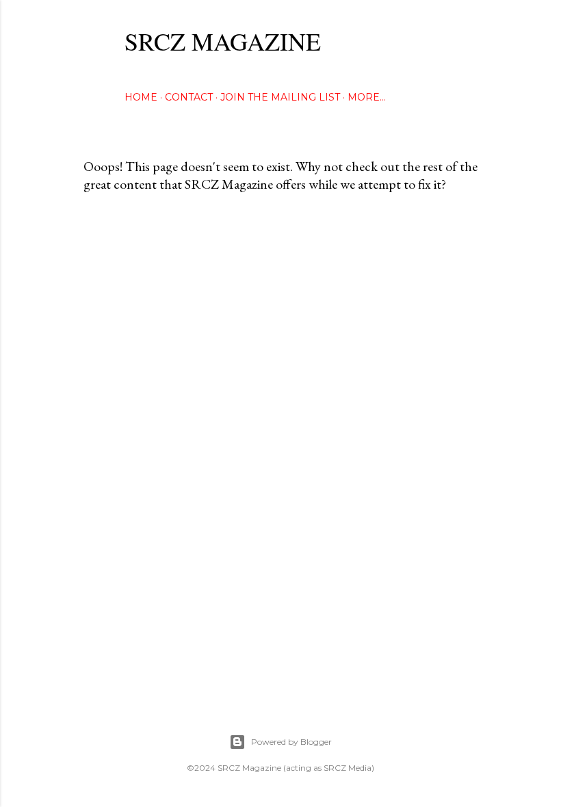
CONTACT (189, 97)
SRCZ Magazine (223, 41)
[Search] (469, 38)
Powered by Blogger (291, 742)
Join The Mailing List (280, 97)
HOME (141, 97)
